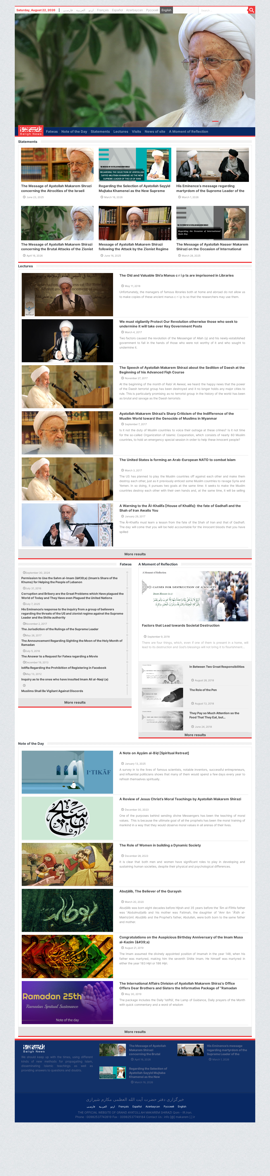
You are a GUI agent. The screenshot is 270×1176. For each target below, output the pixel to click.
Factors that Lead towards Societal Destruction (181, 625)
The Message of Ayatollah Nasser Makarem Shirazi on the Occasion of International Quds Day (212, 249)
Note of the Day (74, 131)
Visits (136, 131)
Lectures (120, 131)
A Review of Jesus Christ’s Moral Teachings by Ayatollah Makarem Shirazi (180, 799)
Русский (152, 10)
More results (135, 554)
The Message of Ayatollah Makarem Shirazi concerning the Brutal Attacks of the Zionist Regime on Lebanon (57, 249)
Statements (100, 131)
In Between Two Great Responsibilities (216, 666)
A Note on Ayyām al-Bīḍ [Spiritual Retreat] (154, 753)
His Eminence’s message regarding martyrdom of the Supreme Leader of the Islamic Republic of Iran (210, 190)
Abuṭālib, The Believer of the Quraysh (150, 891)
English (166, 10)
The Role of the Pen (203, 690)
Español (117, 10)
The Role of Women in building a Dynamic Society (160, 845)
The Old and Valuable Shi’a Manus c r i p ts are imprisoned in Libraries (176, 275)
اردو (91, 10)
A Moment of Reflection (188, 131)
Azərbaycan (134, 10)
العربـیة (80, 10)
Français (103, 10)
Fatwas (52, 131)
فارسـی (68, 10)
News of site (155, 131)
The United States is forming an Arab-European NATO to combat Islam (177, 460)
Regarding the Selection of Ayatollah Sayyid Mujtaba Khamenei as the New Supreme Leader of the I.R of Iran (134, 190)
